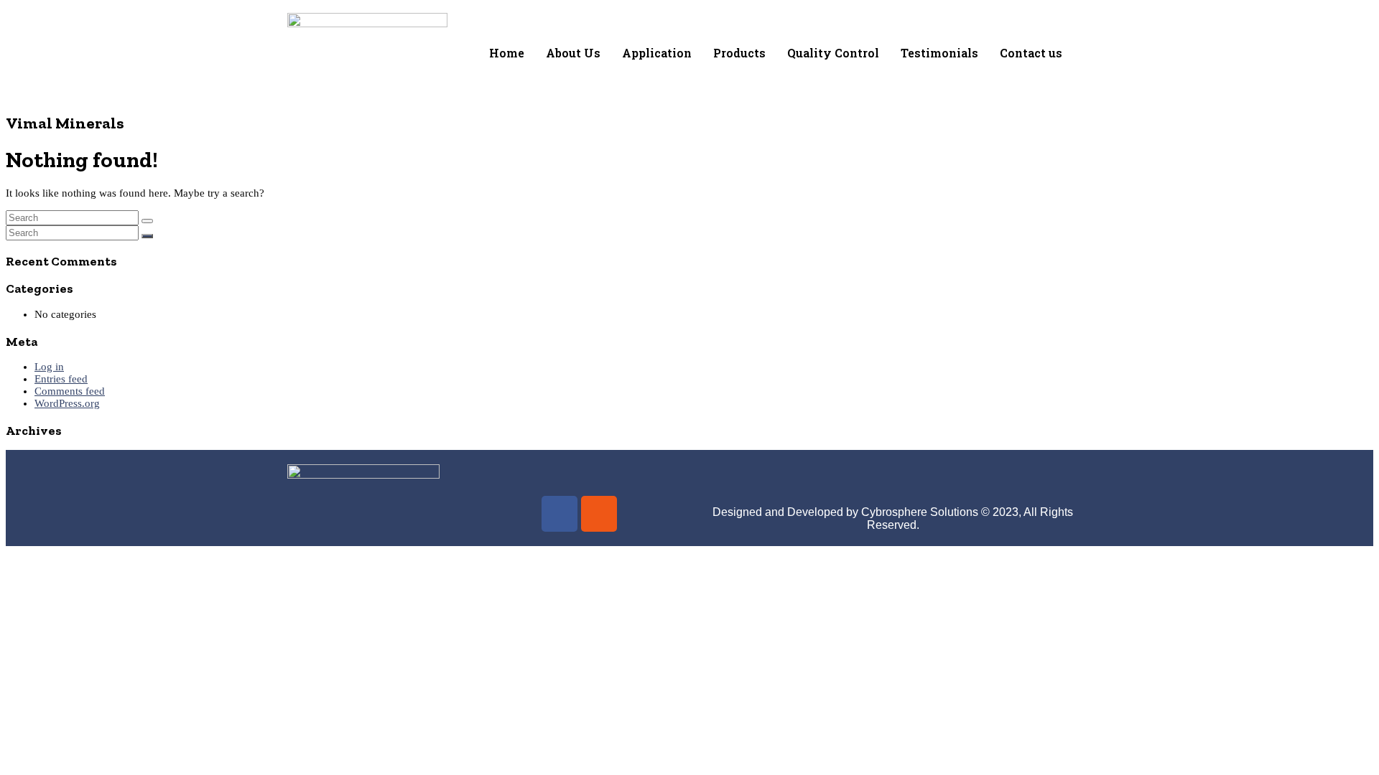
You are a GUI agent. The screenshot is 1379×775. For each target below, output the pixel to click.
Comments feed (69, 391)
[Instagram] (599, 514)
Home (506, 52)
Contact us (1031, 52)
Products (739, 52)
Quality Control (833, 52)
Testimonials (939, 52)
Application (657, 52)
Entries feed (61, 379)
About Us (573, 52)
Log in (49, 366)
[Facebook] (559, 514)
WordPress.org (67, 403)
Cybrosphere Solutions (919, 512)
